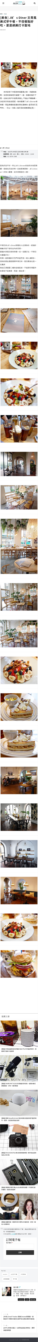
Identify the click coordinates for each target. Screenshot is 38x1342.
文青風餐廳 (6, 1279)
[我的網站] (19, 1287)
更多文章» (32, 1299)
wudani (5, 1274)
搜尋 (35, 3)
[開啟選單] (3, 3)
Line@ (27, 1299)
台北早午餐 (14, 1274)
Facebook (21, 1299)
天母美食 (23, 1274)
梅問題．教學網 (19, 3)
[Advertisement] (19, 45)
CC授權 (13, 1234)
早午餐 (15, 1279)
